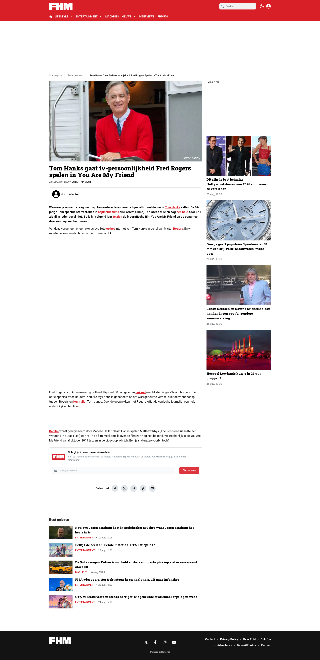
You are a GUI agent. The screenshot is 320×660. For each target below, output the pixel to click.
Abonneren (189, 470)
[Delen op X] (124, 488)
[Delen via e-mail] (152, 488)
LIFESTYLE (61, 16)
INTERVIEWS (147, 16)
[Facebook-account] (155, 642)
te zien (117, 216)
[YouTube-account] (174, 642)
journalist (79, 401)
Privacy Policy (229, 639)
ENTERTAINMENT (87, 16)
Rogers (178, 228)
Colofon (266, 639)
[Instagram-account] (165, 642)
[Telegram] (133, 488)
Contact (210, 639)
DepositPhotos (246, 645)
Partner (266, 645)
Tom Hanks (172, 207)
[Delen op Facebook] (115, 488)
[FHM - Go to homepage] (60, 640)
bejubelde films (108, 212)
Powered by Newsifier (160, 652)
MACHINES (112, 16)
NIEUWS (126, 16)
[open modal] (268, 6)
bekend (141, 392)
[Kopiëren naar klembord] (143, 488)
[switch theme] (262, 6)
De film (54, 431)
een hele (182, 212)
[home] (50, 16)
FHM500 (163, 16)
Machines (81, 572)
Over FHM (249, 639)
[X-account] (146, 642)
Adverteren (224, 645)
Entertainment (81, 181)
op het (110, 228)
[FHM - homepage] (60, 6)
